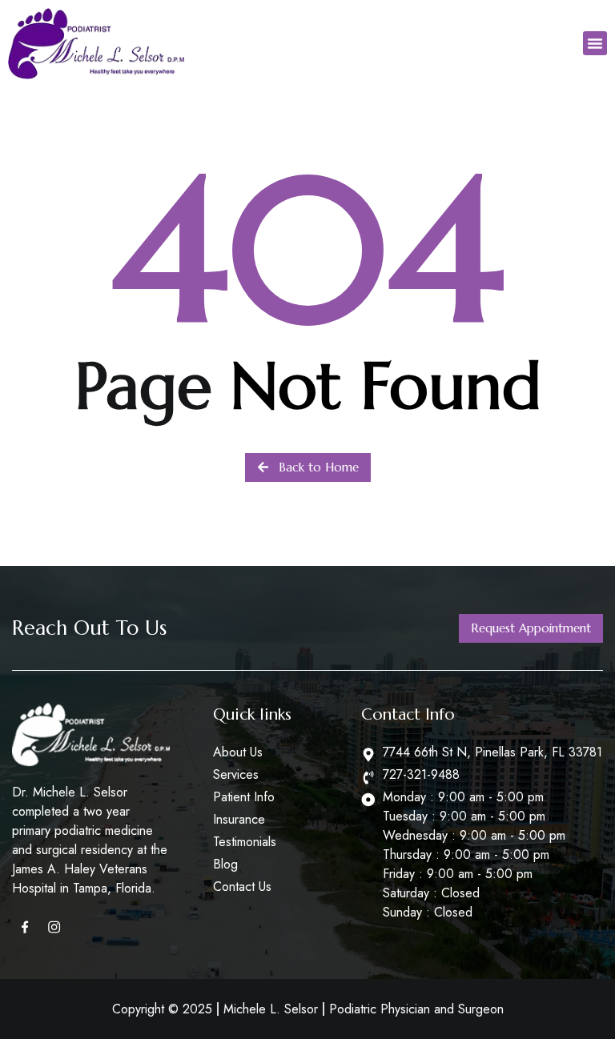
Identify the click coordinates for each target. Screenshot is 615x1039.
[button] (595, 43)
